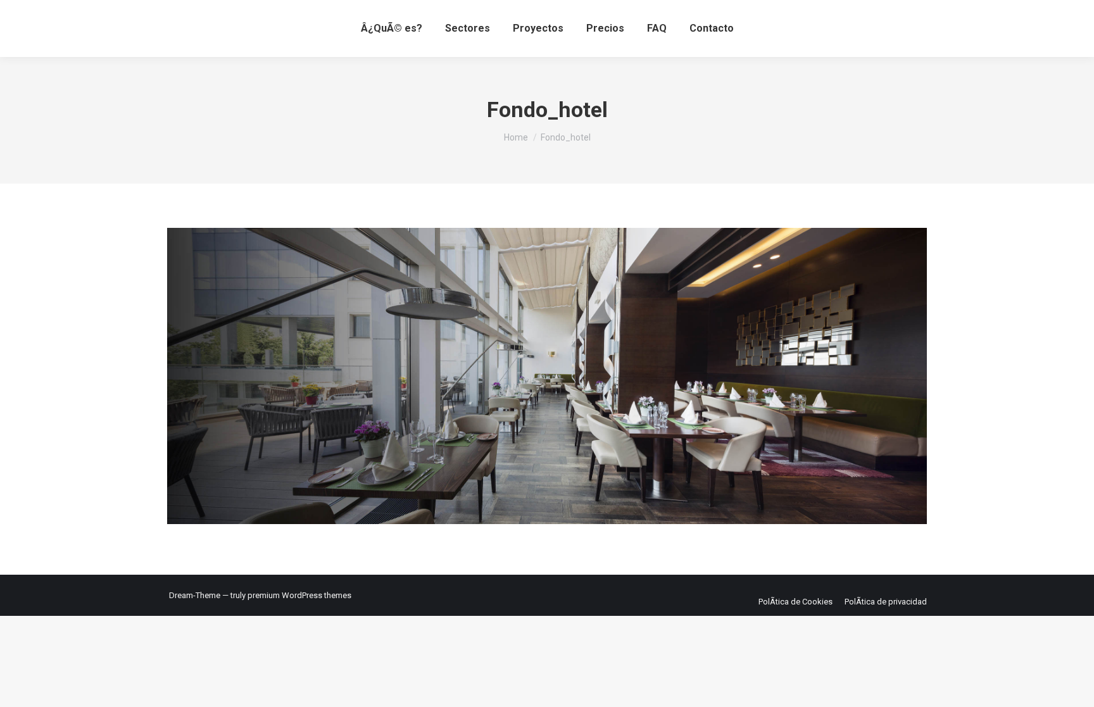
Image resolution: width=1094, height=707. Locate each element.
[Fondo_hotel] (547, 376)
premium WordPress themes (299, 595)
